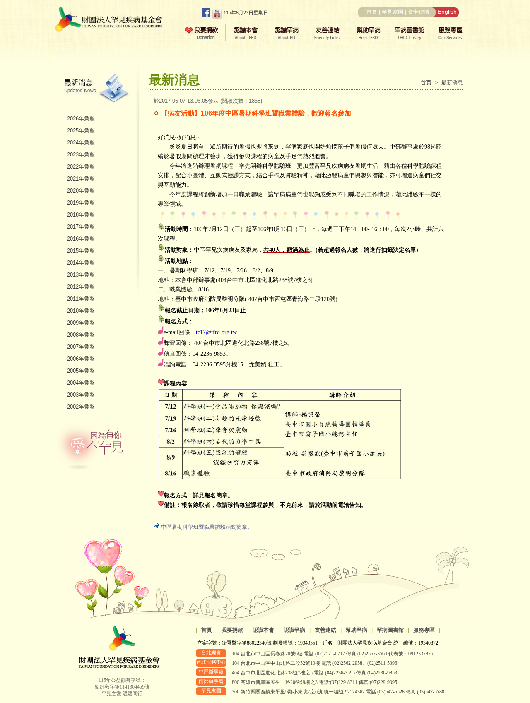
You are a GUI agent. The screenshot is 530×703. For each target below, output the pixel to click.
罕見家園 (392, 12)
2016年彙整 (81, 239)
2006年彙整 (81, 359)
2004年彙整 (81, 383)
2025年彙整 (81, 131)
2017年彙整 (81, 227)
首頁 (371, 12)
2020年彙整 (81, 191)
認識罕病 (294, 630)
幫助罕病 (356, 630)
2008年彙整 (81, 335)
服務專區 (424, 630)
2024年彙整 (81, 143)
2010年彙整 (81, 311)
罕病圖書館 (390, 630)
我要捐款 (232, 630)
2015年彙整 (81, 251)
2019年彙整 (81, 203)
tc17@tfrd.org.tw (216, 332)
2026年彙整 (81, 119)
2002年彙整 (81, 407)
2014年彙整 (81, 263)
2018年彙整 (81, 215)
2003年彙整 (81, 395)
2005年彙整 (81, 371)
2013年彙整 (81, 275)
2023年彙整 (81, 155)
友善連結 (325, 630)
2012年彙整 (81, 287)
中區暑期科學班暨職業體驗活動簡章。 (207, 527)
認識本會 (263, 630)
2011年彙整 (81, 299)
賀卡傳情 (418, 12)
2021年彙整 (81, 179)
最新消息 (452, 82)
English (447, 11)
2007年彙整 (81, 347)
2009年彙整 (81, 323)
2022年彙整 (81, 167)
